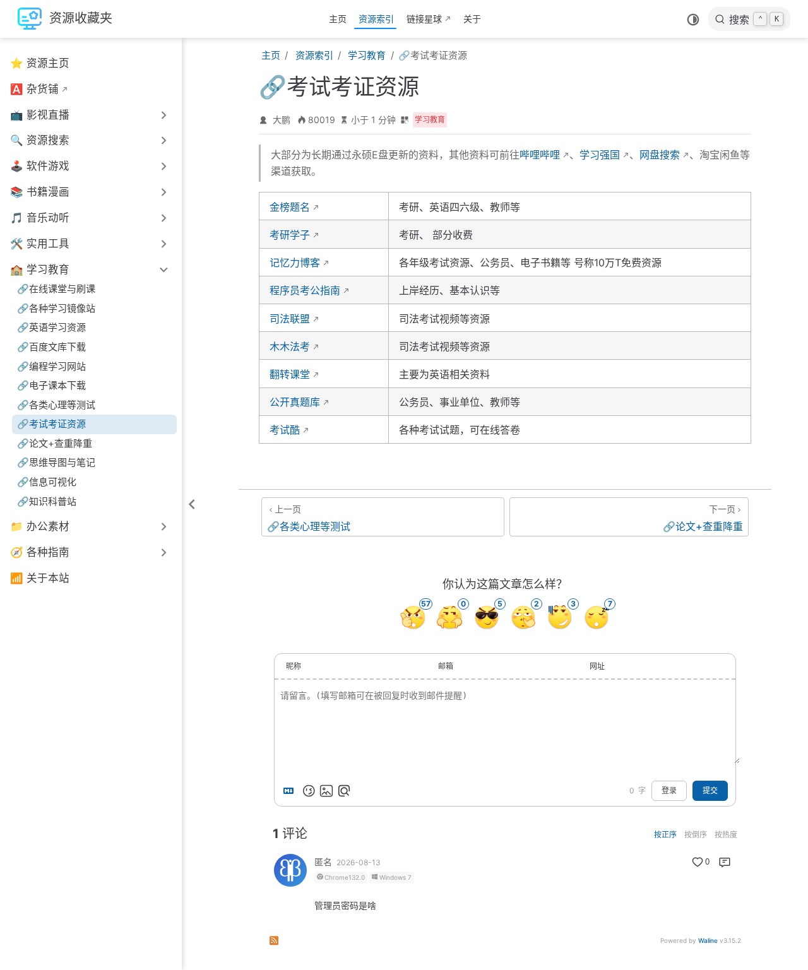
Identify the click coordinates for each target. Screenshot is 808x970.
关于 (472, 18)
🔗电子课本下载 (51, 385)
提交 (710, 790)
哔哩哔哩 (540, 154)
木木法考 (290, 346)
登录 (669, 790)
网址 (597, 666)
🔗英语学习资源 (51, 327)
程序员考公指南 (305, 290)
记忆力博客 (295, 262)
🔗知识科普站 (46, 501)
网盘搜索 (659, 154)
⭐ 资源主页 (39, 63)
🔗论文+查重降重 (54, 443)
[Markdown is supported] (291, 790)
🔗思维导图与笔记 (56, 462)
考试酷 (285, 429)
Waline (708, 940)
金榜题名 (290, 207)
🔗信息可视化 (46, 482)
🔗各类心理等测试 (56, 405)
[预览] (344, 790)
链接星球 (424, 18)
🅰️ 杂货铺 (34, 89)
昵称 (293, 666)
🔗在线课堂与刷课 (56, 289)
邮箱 (445, 666)
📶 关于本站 (39, 578)
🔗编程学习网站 (51, 366)
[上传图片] (326, 790)
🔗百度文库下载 (51, 347)
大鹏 (281, 119)
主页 (338, 18)
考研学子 (290, 234)
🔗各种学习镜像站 (56, 308)
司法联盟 (290, 318)
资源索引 (376, 18)
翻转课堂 (290, 374)
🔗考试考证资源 (51, 424)
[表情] (308, 790)
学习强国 (599, 154)
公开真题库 (295, 402)
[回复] (724, 862)
